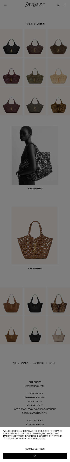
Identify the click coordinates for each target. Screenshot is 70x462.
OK (35, 456)
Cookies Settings (35, 449)
